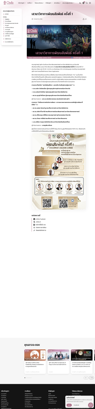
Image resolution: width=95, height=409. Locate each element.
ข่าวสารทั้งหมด (8, 21)
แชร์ (86, 19)
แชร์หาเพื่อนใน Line (41, 225)
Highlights (7, 19)
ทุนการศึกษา (27, 403)
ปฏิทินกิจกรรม (8, 39)
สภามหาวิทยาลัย (4, 405)
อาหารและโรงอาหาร (52, 401)
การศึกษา (29, 3)
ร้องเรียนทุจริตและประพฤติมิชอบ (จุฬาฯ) (80, 408)
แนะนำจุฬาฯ (3, 393)
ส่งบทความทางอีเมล (41, 227)
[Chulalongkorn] (8, 2)
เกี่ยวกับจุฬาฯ (21, 3)
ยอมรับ (69, 405)
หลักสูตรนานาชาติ (29, 395)
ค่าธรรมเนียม (28, 401)
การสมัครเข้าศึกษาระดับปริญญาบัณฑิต (33, 397)
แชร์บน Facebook (40, 219)
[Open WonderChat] (90, 405)
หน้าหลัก (7, 14)
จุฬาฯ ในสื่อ (7, 35)
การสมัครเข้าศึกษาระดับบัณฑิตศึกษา (32, 399)
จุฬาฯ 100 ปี (3, 399)
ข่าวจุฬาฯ (7, 25)
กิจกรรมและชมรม (52, 403)
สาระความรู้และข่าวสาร (67, 3)
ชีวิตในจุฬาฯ (48, 3)
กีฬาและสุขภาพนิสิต (52, 397)
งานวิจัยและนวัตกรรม (9, 27)
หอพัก (49, 393)
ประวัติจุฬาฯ (3, 395)
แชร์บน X (38, 222)
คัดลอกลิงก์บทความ (41, 230)
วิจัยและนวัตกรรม (39, 3)
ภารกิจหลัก (3, 397)
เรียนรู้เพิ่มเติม (76, 405)
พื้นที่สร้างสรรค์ (51, 395)
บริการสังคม (57, 3)
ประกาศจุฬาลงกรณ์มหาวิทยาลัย (11, 23)
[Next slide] (91, 377)
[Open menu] (89, 2)
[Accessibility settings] (80, 2)
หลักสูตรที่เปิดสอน (28, 393)
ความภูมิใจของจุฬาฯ (9, 31)
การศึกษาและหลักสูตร (9, 33)
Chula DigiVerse (75, 393)
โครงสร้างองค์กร (5, 403)
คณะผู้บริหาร (4, 406)
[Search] (86, 2)
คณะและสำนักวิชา (28, 405)
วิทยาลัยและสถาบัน (29, 406)
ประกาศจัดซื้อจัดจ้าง (9, 42)
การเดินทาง (50, 399)
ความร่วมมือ (7, 29)
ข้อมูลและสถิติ (4, 401)
